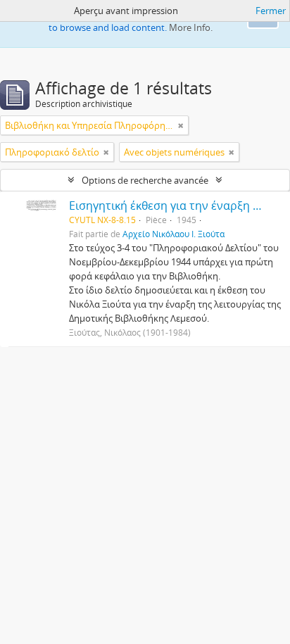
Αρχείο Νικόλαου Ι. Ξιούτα (173, 233)
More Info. (191, 27)
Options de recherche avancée (145, 180)
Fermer (271, 10)
